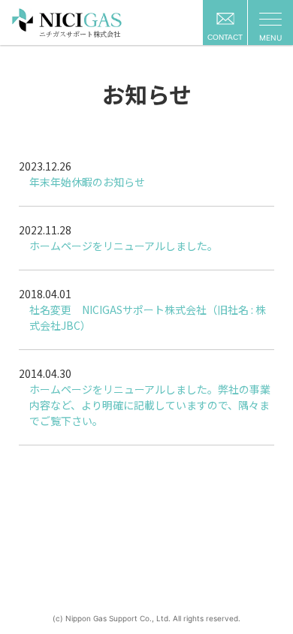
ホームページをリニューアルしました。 (123, 245)
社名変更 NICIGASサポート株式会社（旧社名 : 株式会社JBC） (147, 317)
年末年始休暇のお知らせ (87, 181)
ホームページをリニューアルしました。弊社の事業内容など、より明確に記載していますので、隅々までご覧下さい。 (149, 405)
